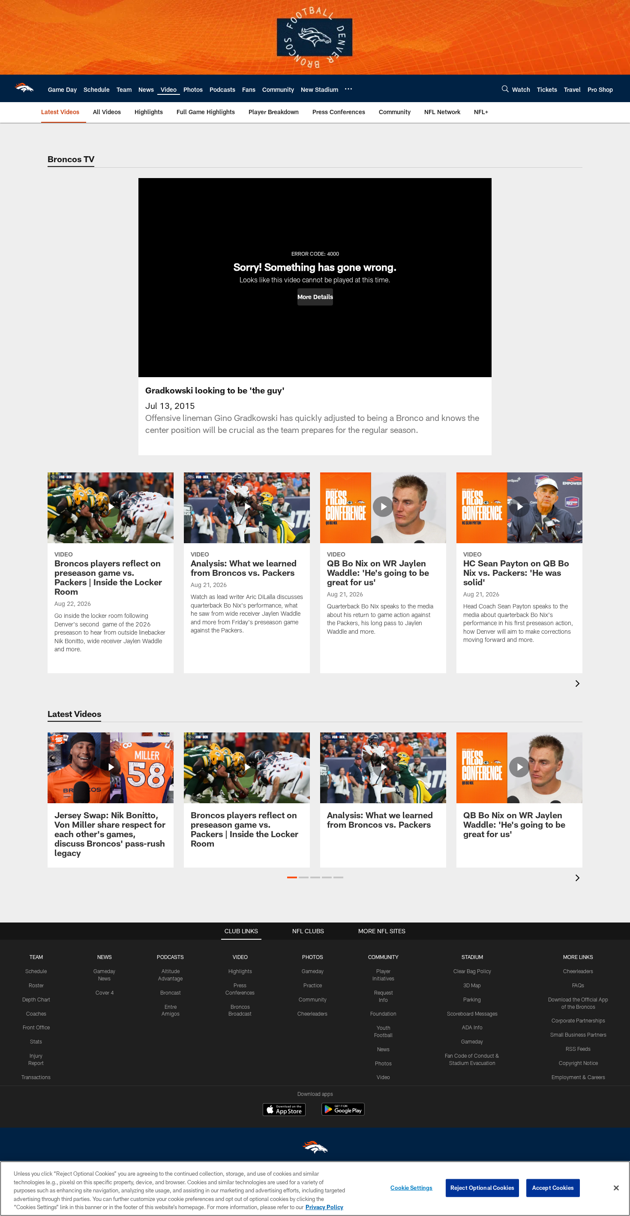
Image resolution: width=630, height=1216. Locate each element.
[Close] (616, 1188)
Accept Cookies (553, 1187)
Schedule (36, 971)
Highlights (240, 971)
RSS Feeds (578, 1049)
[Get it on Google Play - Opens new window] (343, 1113)
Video (383, 1077)
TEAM (36, 957)
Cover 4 (105, 992)
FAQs (578, 985)
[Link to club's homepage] (24, 88)
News (383, 1049)
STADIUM (472, 957)
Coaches (36, 1013)
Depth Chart (36, 999)
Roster (36, 985)
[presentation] (579, 684)
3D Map (472, 985)
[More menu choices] (348, 88)
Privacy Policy (324, 1207)
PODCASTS (170, 957)
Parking (472, 999)
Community (313, 999)
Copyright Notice (578, 1063)
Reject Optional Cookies (482, 1187)
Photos (383, 1063)
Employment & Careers (578, 1077)
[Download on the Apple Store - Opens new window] (284, 1110)
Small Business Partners (578, 1034)
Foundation (383, 1013)
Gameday (313, 971)
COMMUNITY (383, 957)
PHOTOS (312, 957)
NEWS (104, 957)
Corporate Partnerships (578, 1020)
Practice (312, 985)
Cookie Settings (411, 1187)
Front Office (36, 1027)
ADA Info (472, 1027)
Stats (36, 1041)
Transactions (36, 1077)
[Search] (505, 88)
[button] (315, 297)
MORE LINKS (578, 957)
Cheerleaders (312, 1013)
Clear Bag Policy (472, 971)
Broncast (170, 992)
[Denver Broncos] (315, 1149)
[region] (315, 1188)
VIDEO (240, 957)
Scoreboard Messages (472, 1013)
